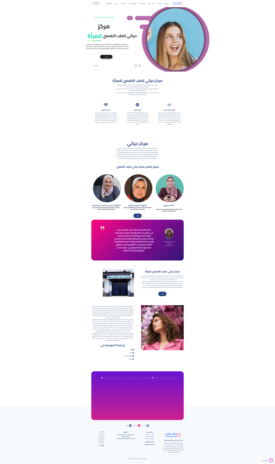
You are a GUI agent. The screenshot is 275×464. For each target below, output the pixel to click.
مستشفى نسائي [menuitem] (152, 3)
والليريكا (158, 281)
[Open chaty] (271, 460)
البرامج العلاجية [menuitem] (133, 3)
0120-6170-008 (149, 435)
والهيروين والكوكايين (166, 281)
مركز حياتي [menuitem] (160, 3)
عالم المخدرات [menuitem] (143, 3)
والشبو (154, 281)
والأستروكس (149, 281)
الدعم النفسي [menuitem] (123, 3)
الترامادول (178, 281)
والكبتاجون (173, 281)
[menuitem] (109, 3)
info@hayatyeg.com (149, 444)
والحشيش (144, 281)
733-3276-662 (150, 438)
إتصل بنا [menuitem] (115, 3)
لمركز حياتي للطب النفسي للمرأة (121, 333)
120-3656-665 (150, 437)
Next (175, 392)
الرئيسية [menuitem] (166, 3)
